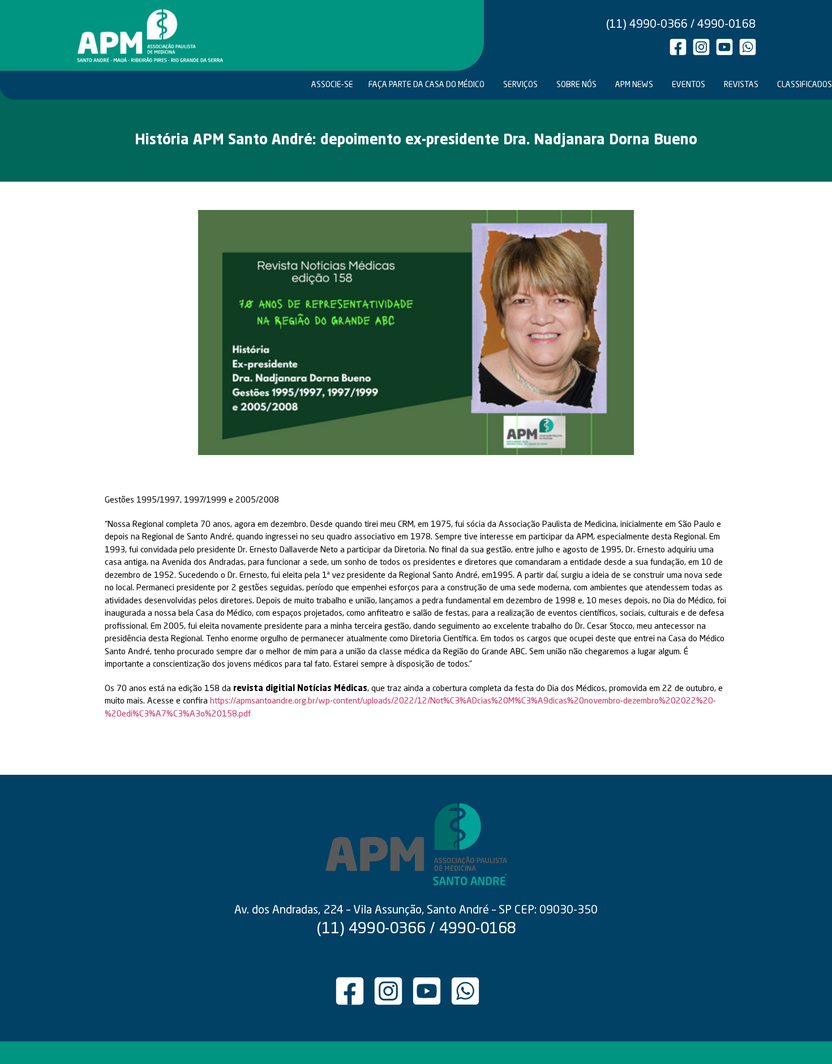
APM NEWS (634, 85)
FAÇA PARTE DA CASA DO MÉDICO (426, 85)
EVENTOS (688, 85)
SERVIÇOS (520, 85)
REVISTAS (741, 85)
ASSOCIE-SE (332, 85)
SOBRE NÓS (576, 85)
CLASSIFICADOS (803, 85)
